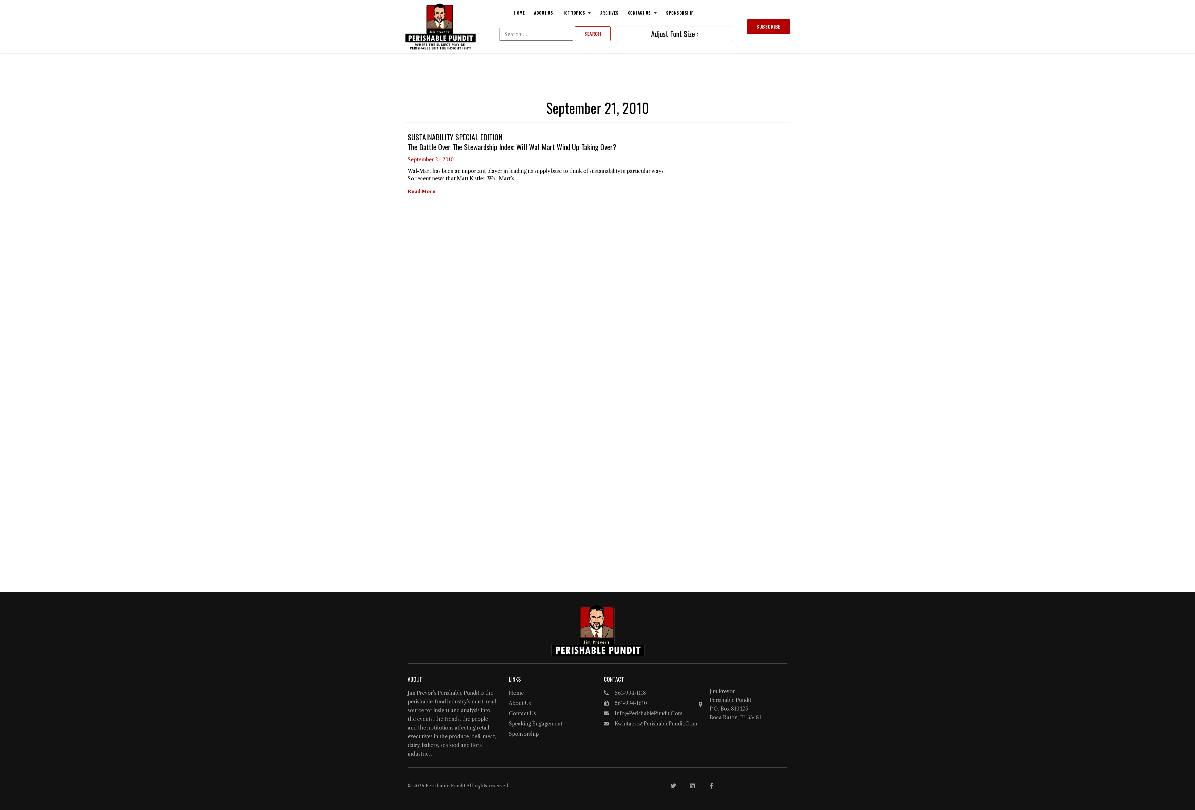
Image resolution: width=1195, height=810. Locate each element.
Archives (609, 13)
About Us (543, 13)
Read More (422, 191)
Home (519, 13)
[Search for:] (536, 34)
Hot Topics (573, 13)
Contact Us (639, 13)
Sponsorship (680, 13)
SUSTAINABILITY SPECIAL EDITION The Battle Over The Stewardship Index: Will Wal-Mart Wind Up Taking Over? (512, 141)
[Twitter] (673, 785)
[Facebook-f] (711, 785)
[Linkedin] (692, 785)
